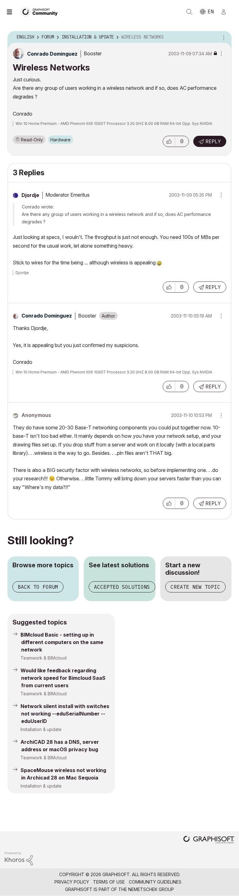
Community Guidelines (155, 882)
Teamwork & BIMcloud (44, 658)
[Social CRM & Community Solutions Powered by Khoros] (19, 858)
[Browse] (12, 12)
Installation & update (41, 729)
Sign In (226, 11)
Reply (213, 141)
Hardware (60, 139)
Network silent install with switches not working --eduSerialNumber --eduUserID (65, 713)
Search (189, 12)
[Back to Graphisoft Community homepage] (41, 11)
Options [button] (223, 37)
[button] (169, 141)
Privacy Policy (71, 882)
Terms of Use (109, 882)
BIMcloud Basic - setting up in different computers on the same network (62, 642)
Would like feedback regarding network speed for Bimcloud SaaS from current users (63, 677)
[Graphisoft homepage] (208, 840)
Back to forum (38, 587)
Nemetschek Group (151, 889)
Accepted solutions (122, 587)
